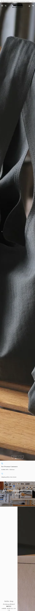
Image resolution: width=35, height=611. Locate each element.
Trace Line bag (26, 457)
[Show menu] (2, 6)
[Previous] (2, 232)
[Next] (33, 232)
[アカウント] (29, 5)
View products (17, 497)
